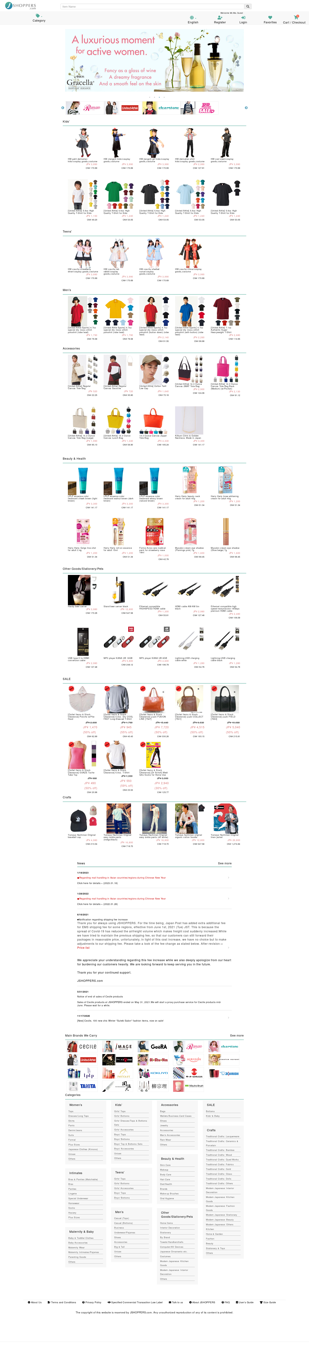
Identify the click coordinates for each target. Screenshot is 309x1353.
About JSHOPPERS (203, 1302)
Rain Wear (165, 1139)
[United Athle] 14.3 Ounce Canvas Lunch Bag (117, 436)
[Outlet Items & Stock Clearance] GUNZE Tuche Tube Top (81, 772)
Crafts (211, 1130)
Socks (71, 1207)
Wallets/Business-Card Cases (176, 1115)
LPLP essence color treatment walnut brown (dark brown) (118, 498)
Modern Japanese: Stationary (221, 1214)
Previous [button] (62, 108)
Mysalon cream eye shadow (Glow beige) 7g (225, 549)
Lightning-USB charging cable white (187, 659)
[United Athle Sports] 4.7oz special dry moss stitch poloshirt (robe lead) (82, 330)
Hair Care (165, 1179)
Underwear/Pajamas (124, 1232)
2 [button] (154, 97)
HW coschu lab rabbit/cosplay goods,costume (111, 271)
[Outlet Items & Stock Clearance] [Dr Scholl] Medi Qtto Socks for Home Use (153, 772)
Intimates (75, 1173)
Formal (72, 1139)
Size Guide (269, 1302)
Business (119, 1227)
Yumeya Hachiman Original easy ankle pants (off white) (153, 836)
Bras (70, 1184)
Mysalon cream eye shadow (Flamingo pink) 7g (189, 549)
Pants (71, 1125)
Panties (72, 1188)
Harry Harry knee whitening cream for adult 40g (225, 497)
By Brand (165, 1237)
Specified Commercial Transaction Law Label (137, 1302)
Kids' (118, 1105)
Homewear (73, 1203)
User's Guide (245, 1302)
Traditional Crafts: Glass (219, 1173)
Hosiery (72, 1212)
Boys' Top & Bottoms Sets (128, 1143)
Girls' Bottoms (122, 1115)
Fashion (210, 1238)
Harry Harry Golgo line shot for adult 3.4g (82, 549)
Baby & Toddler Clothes (81, 1237)
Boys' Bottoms (122, 1139)
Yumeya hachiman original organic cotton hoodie (188, 836)
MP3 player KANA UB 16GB (118, 658)
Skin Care (165, 1165)
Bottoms (210, 1111)
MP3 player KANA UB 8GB (153, 658)
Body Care (165, 1174)
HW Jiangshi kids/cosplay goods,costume (117, 160)
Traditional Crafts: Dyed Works (222, 1159)
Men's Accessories (170, 1135)
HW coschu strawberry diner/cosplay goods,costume (83, 270)
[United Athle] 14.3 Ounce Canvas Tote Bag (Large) (81, 436)
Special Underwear (78, 1198)
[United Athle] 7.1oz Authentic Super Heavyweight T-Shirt (221, 330)
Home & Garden (214, 1233)
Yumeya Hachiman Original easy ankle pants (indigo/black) (117, 837)
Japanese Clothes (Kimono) (83, 1149)
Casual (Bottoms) (123, 1222)
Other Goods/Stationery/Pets (177, 1214)
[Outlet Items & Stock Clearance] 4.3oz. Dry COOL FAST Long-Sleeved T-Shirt (118, 717)
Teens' (119, 1172)
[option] (154, 60)
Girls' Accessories (124, 1129)
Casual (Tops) (121, 1218)
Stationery (165, 1232)
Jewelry (164, 1125)
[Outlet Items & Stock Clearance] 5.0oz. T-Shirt (116, 771)
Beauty (209, 1243)
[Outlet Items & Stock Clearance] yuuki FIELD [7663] (223, 717)
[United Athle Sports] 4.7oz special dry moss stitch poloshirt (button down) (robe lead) (154, 331)
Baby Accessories (78, 1242)
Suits (71, 1135)
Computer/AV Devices (171, 1246)
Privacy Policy (93, 1302)
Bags (163, 1111)
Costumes (165, 1256)
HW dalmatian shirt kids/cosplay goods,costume (190, 160)
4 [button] (164, 97)
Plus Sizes (74, 1144)
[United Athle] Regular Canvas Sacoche (115, 387)
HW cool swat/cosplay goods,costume (222, 160)
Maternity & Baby (81, 1231)
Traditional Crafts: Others (219, 1183)
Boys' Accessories (124, 1148)
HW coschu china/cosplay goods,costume (188, 270)
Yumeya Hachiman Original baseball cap (82, 836)
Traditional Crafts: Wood (219, 1154)
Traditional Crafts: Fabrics (220, 1164)
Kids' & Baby (213, 1115)
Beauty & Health (172, 1158)
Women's (75, 1105)
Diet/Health (166, 1184)
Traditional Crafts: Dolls (218, 1178)
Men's (119, 1212)
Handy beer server (77, 606)
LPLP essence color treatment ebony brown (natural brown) (151, 498)
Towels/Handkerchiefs (171, 1241)
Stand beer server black (116, 606)
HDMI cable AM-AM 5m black (187, 607)
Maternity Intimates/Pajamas (83, 1252)
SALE (211, 1105)
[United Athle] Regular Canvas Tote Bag (79, 387)
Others (71, 1158)
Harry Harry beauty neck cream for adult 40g (187, 497)
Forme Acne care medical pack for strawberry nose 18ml (152, 550)
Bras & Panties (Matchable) (83, 1179)
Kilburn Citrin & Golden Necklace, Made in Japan (188, 436)
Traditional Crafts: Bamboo (220, 1150)
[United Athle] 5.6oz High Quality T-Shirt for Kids (81, 211)
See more (225, 863)
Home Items (166, 1222)
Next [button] (246, 108)
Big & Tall (119, 1246)
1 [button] (149, 97)
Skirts (71, 1120)
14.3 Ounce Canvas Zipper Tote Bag (153, 436)
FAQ (227, 1302)
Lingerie (72, 1193)
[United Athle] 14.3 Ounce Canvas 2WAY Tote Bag (188, 385)
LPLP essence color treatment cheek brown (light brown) (82, 498)
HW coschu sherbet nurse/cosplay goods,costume (149, 271)
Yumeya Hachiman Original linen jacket (225, 836)
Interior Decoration (170, 1227)
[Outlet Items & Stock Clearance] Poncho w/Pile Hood (81, 717)
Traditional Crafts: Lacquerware (222, 1136)
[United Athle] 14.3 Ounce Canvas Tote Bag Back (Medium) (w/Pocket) (224, 386)
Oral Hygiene (167, 1198)
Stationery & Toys (215, 1248)
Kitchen (210, 1229)
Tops (71, 1111)
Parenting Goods (77, 1256)
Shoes (117, 1237)
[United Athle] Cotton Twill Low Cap (152, 387)
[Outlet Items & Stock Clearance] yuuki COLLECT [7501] (189, 717)
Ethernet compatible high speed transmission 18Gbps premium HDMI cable (225, 608)
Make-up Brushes (169, 1193)
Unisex (72, 1154)
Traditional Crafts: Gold (218, 1169)
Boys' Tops (120, 1134)
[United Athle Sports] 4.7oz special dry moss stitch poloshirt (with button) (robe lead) (189, 331)
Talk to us (177, 1302)
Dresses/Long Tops (78, 1115)
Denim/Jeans (75, 1130)
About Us (36, 1302)
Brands (164, 1188)
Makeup (164, 1169)
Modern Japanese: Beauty (220, 1219)
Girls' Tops (120, 1111)
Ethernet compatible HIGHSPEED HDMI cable (152, 607)
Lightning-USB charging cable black (223, 659)
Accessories (120, 1241)
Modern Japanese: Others (220, 1224)
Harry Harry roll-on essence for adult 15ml (118, 549)
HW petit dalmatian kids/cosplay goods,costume (82, 160)
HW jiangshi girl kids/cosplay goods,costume (154, 160)
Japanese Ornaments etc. (174, 1251)
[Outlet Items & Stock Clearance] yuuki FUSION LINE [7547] (152, 717)
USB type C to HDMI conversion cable (78, 659)
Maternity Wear (76, 1247)
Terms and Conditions (63, 1302)
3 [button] (159, 97)
